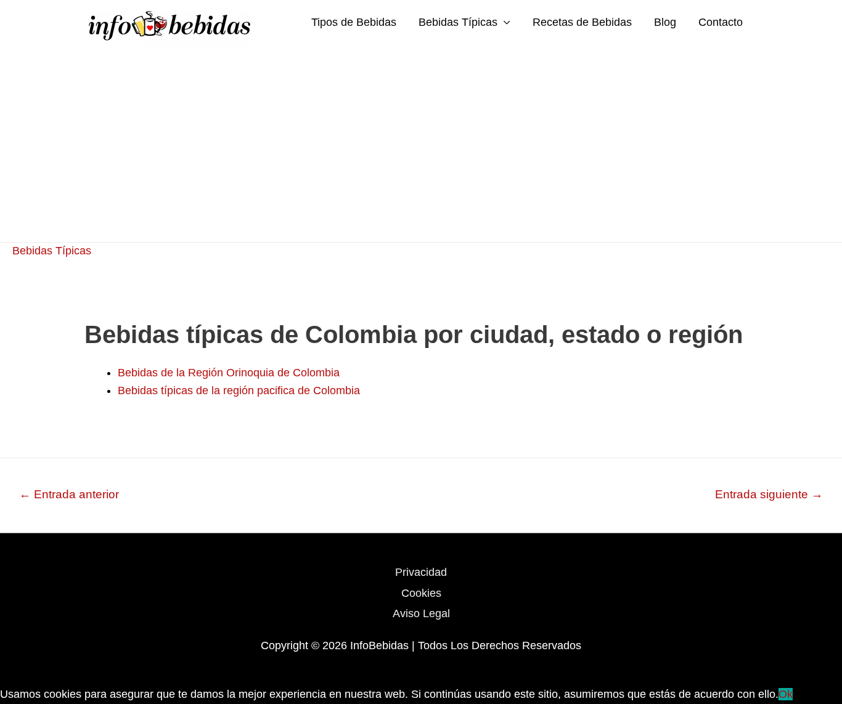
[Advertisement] (421, 149)
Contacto (720, 22)
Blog (665, 22)
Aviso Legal (421, 613)
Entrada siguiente (769, 494)
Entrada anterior (69, 494)
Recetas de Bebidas (582, 22)
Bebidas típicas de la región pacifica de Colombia (239, 390)
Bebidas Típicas (458, 22)
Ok (786, 694)
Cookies (421, 593)
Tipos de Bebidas (353, 22)
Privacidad (421, 572)
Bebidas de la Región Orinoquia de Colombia (229, 372)
